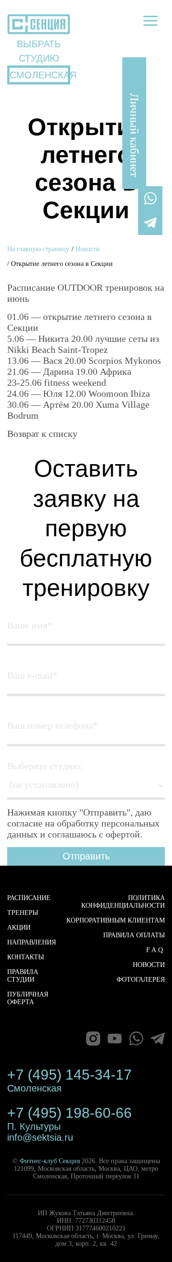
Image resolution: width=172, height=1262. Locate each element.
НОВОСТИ (149, 964)
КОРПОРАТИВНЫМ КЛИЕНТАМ (115, 920)
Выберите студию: (45, 766)
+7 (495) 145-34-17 (69, 1074)
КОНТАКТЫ (25, 957)
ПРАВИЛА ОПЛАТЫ (134, 935)
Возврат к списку (42, 433)
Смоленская (34, 1088)
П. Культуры (34, 1126)
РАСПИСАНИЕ (29, 897)
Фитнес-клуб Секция (50, 1161)
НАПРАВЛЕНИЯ (31, 942)
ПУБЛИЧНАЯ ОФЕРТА (27, 998)
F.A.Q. (155, 950)
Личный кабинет (134, 135)
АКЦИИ (19, 927)
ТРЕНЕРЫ (22, 912)
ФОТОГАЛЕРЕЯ (141, 979)
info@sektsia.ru (40, 1137)
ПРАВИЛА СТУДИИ (22, 975)
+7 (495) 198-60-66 (69, 1113)
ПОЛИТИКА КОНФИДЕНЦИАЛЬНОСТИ (123, 901)
